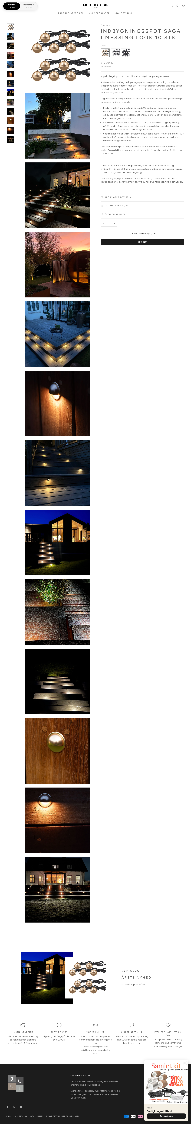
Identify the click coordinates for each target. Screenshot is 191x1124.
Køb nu (142, 242)
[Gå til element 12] (10, 130)
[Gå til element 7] (10, 83)
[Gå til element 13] (10, 139)
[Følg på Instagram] (14, 1107)
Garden (106, 25)
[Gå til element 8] (10, 92)
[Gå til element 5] (10, 64)
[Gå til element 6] (10, 74)
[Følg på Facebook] (7, 1107)
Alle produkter (99, 13)
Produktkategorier (71, 13)
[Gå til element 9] (10, 102)
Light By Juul (124, 13)
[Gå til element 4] (10, 55)
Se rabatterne (166, 1116)
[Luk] (185, 1063)
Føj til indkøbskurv (142, 234)
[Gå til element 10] (10, 111)
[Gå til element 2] (10, 36)
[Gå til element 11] (10, 120)
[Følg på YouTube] (21, 1107)
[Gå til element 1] (10, 27)
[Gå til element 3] (10, 46)
